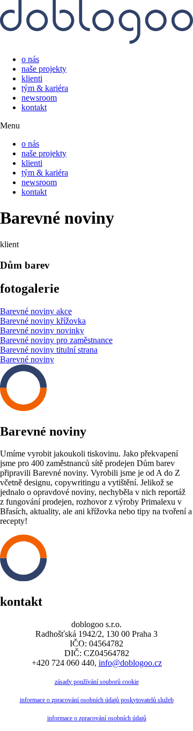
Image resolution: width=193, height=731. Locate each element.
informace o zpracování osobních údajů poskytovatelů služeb (97, 700)
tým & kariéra (44, 88)
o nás (30, 59)
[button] (96, 126)
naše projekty (43, 68)
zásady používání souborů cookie (97, 682)
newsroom (39, 97)
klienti (31, 78)
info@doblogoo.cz (130, 662)
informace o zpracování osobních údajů (96, 718)
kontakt (34, 107)
